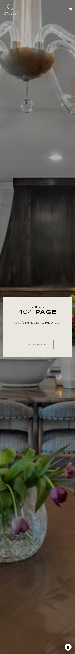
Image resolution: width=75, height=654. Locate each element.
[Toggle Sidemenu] (68, 8)
